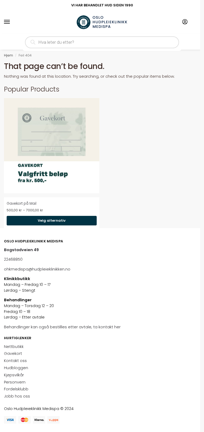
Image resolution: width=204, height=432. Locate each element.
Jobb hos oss (17, 396)
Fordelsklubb (16, 389)
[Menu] (12, 22)
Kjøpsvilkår (14, 375)
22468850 (13, 259)
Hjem (8, 55)
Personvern (15, 382)
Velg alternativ (52, 220)
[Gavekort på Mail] (51, 145)
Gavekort (13, 353)
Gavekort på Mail (21, 203)
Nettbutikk (14, 346)
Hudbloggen (16, 367)
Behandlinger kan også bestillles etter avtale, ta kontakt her (63, 327)
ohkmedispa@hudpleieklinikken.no (37, 269)
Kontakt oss (15, 360)
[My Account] (185, 22)
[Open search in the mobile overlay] (102, 42)
